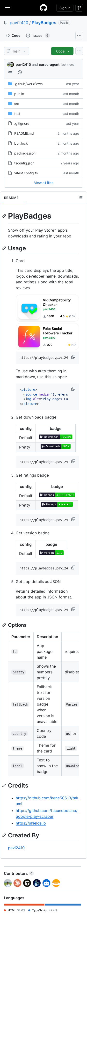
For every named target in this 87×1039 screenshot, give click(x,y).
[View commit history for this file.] (20, 72)
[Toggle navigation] (7, 7)
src (16, 104)
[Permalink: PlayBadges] (4, 216)
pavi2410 (19, 22)
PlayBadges (44, 22)
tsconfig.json (24, 163)
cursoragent (49, 64)
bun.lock (21, 143)
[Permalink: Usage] (4, 248)
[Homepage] (43, 8)
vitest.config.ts (26, 173)
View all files (43, 183)
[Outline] (81, 197)
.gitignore (21, 123)
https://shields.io (31, 823)
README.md (24, 133)
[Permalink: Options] (4, 625)
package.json (25, 153)
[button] (73, 357)
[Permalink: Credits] (4, 785)
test (17, 113)
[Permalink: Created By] (4, 835)
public (19, 94)
